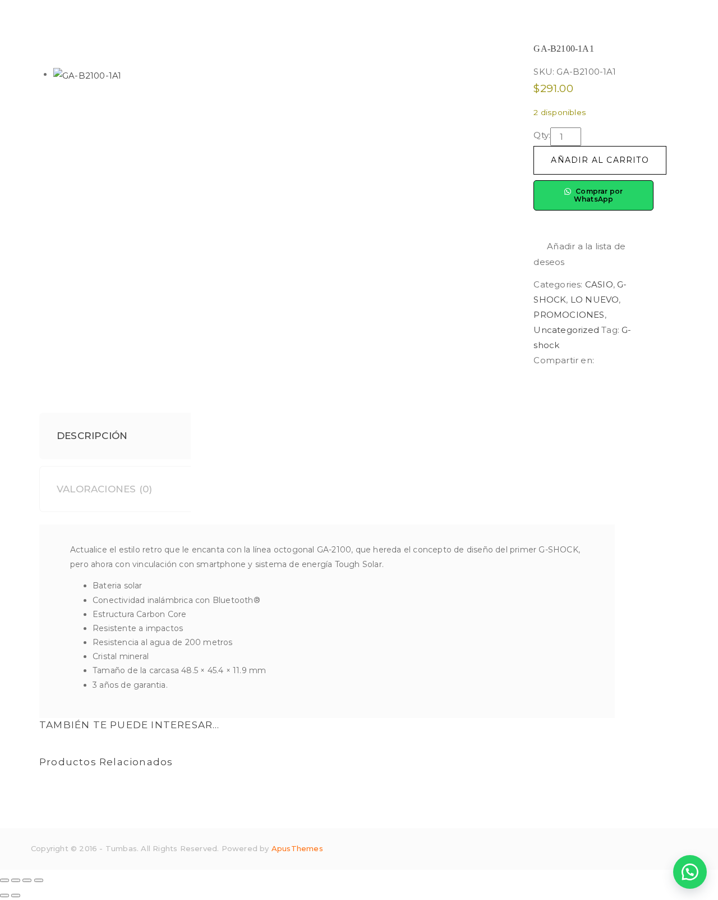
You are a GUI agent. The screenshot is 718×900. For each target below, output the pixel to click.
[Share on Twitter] (610, 360)
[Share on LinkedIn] (619, 360)
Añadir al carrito (599, 160)
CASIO (599, 284)
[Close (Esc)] (4, 880)
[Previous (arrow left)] (4, 895)
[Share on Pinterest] (645, 360)
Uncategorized (566, 330)
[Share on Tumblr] (628, 360)
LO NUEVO (594, 299)
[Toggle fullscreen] (26, 880)
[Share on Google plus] (637, 360)
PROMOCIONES (568, 314)
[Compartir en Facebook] (600, 360)
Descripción (92, 435)
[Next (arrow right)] (15, 895)
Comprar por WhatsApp (598, 195)
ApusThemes (297, 848)
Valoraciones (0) (104, 489)
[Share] (15, 880)
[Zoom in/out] (38, 880)
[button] (593, 254)
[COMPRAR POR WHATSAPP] (690, 872)
